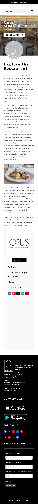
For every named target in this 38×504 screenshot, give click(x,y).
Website (19, 260)
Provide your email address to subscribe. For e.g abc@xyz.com (16, 480)
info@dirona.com (12, 388)
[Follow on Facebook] (9, 293)
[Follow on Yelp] (27, 293)
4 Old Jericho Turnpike (18, 272)
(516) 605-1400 (15, 287)
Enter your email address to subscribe (18, 471)
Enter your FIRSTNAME (13, 453)
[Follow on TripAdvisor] (22, 293)
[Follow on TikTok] (18, 293)
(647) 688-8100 (12, 390)
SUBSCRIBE (11, 485)
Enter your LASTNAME (12, 462)
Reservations (14, 35)
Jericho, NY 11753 (16, 276)
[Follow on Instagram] (14, 293)
